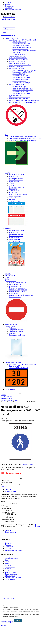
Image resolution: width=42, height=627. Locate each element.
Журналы (8, 565)
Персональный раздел (8, 35)
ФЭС (6, 560)
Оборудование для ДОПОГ (14, 577)
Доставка (8, 545)
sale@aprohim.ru (8, 19)
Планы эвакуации (11, 574)
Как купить (8, 548)
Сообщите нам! (28, 464)
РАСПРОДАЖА (10, 579)
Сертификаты (9, 546)
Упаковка (8, 568)
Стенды (7, 561)
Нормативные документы (13, 550)
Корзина (3, 32)
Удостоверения (10, 567)
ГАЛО (7, 570)
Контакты (8, 543)
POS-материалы (10, 576)
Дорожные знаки (10, 572)
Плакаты (8, 563)
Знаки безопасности (11, 558)
